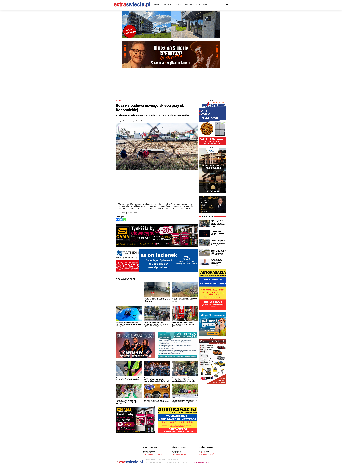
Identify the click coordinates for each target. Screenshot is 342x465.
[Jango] (177, 345)
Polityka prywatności (158, 460)
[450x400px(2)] (213, 324)
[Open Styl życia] (182, 5)
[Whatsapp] (124, 219)
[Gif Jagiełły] (171, 24)
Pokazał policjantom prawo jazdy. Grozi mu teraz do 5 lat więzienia (128, 378)
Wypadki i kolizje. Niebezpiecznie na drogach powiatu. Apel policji (185, 401)
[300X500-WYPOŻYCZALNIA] (213, 361)
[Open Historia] (209, 5)
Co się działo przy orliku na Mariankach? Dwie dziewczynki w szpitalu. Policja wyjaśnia (156, 324)
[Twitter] (121, 219)
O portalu (148, 460)
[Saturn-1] (157, 260)
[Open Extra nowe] (172, 5)
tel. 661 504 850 (148, 453)
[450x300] (135, 420)
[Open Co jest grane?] (194, 5)
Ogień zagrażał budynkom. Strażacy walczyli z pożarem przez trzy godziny (185, 299)
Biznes (119, 101)
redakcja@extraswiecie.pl (206, 453)
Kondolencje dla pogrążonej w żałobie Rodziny (217, 233)
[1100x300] (157, 235)
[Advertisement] (171, 82)
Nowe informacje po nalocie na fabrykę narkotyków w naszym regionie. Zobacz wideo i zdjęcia (183, 379)
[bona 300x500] (213, 170)
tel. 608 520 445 (176, 453)
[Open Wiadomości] (162, 5)
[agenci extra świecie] (213, 204)
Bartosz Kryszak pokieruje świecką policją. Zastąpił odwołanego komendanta (216, 262)
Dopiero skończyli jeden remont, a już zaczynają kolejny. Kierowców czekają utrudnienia (218, 252)
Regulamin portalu (172, 460)
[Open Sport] (201, 5)
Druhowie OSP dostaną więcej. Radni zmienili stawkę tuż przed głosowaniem (183, 324)
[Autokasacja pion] (213, 289)
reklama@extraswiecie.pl (206, 454)
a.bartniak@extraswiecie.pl (179, 454)
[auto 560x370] (177, 420)
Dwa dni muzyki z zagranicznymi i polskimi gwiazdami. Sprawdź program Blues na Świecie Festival (156, 379)
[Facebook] (117, 219)
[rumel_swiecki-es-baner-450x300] (135, 345)
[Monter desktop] (213, 123)
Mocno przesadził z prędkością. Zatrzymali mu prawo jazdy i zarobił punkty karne (128, 324)
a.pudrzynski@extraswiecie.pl (152, 454)
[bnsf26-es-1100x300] (171, 54)
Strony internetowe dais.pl (201, 462)
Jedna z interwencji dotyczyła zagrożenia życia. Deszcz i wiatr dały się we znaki (157, 299)
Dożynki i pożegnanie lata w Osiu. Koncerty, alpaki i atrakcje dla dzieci (156, 401)
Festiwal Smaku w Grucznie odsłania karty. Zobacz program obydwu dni (127, 401)
